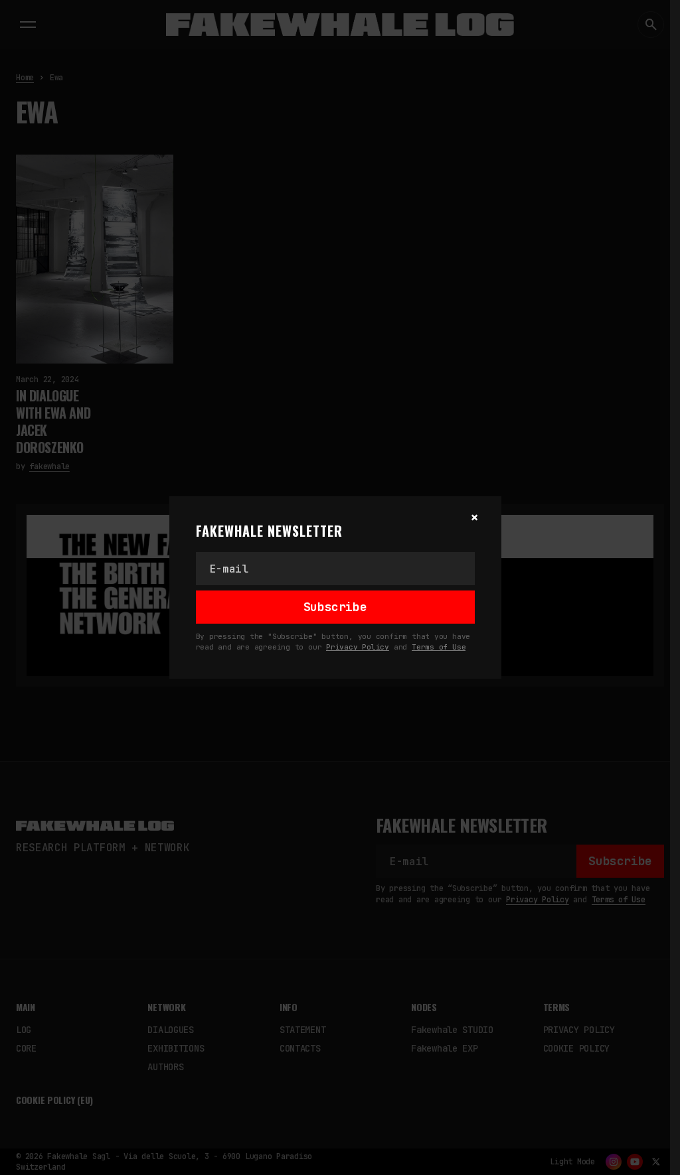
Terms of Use (439, 647)
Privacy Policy (357, 647)
